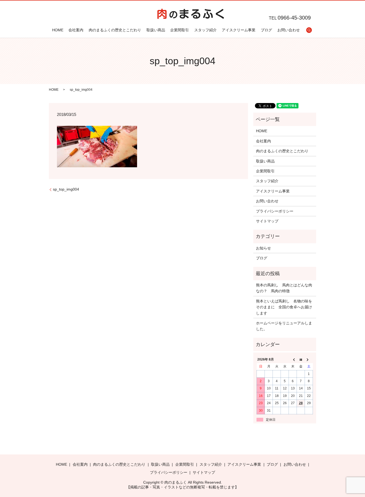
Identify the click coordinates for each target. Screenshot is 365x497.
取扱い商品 (155, 30)
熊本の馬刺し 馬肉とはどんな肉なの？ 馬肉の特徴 (284, 288)
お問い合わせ (288, 30)
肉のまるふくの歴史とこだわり (115, 30)
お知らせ (263, 248)
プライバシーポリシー (274, 211)
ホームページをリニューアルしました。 (284, 326)
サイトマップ (267, 221)
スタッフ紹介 (205, 30)
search (309, 30)
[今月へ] (301, 359)
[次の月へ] (309, 359)
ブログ (266, 30)
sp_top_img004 (66, 189)
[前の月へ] (293, 359)
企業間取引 (179, 30)
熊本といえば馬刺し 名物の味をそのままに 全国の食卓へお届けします (284, 307)
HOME (57, 30)
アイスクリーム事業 (238, 30)
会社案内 (75, 30)
